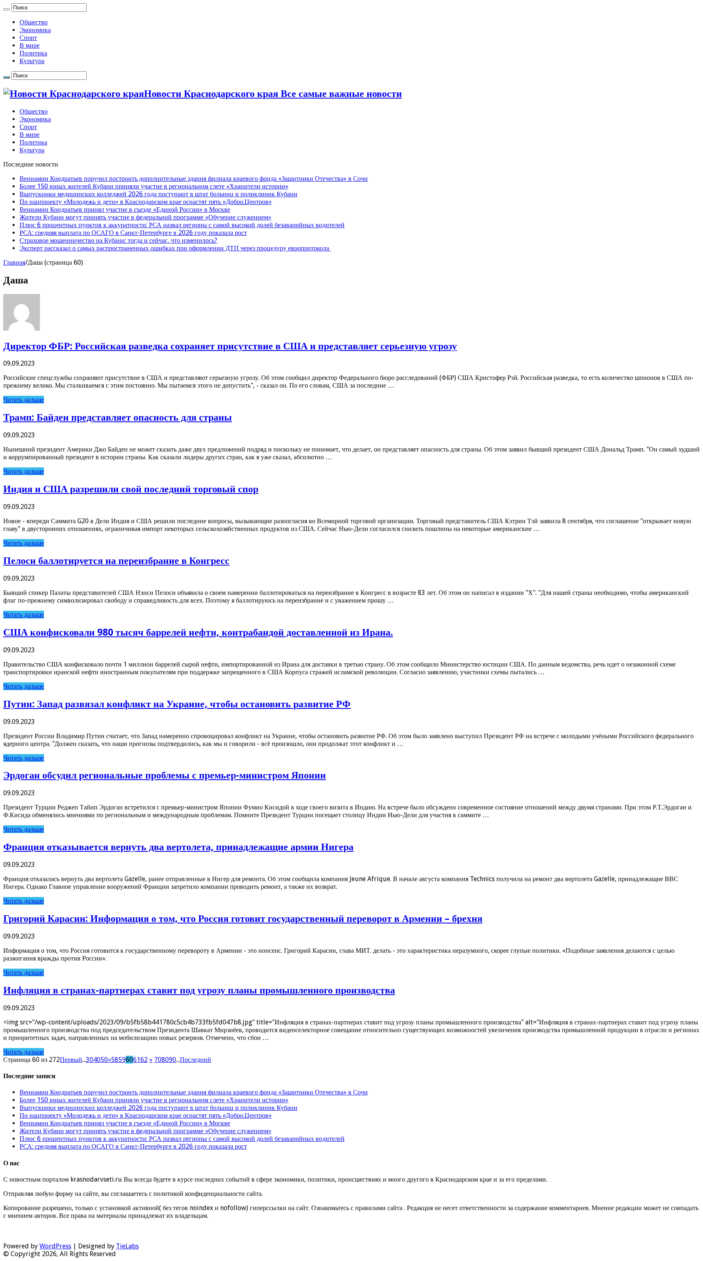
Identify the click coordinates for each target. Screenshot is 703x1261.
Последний (195, 1060)
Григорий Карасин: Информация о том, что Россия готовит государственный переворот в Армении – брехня (242, 918)
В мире (29, 45)
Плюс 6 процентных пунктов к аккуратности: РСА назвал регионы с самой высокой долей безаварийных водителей (182, 225)
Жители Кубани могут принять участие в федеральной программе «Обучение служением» (145, 217)
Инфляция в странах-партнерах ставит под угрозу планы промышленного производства (199, 990)
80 (165, 1060)
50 (104, 1060)
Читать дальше (23, 400)
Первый (71, 1060)
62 (144, 1060)
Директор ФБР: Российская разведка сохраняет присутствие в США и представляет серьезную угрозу (230, 346)
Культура (32, 61)
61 (136, 1060)
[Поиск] (6, 9)
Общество (34, 22)
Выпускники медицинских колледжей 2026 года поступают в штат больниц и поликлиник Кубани (158, 194)
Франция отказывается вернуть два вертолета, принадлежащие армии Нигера (178, 847)
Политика (33, 53)
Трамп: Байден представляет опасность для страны (117, 417)
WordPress (55, 1246)
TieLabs (127, 1246)
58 (114, 1060)
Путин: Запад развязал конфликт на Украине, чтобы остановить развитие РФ (177, 704)
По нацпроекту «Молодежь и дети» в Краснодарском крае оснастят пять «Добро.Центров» (146, 202)
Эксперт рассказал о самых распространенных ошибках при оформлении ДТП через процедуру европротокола (175, 248)
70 (158, 1060)
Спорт (28, 38)
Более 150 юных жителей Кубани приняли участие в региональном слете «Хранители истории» (154, 186)
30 (89, 1060)
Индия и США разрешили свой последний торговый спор (130, 489)
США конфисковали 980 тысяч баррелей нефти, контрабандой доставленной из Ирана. (198, 632)
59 (122, 1060)
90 (172, 1060)
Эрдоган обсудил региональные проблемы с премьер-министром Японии (164, 775)
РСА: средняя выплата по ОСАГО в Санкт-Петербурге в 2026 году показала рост (133, 233)
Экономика (35, 30)
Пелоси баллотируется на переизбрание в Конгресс (116, 560)
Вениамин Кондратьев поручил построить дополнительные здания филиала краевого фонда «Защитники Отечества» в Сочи (194, 178)
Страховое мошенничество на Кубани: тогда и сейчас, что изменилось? (118, 240)
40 (96, 1060)
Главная (14, 262)
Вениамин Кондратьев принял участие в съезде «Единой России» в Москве (125, 209)
